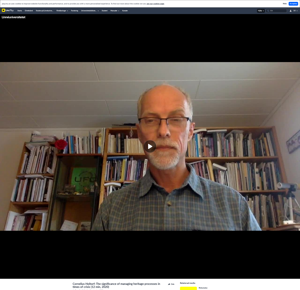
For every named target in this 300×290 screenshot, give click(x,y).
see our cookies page (155, 4)
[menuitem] (19, 11)
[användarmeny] (290, 11)
